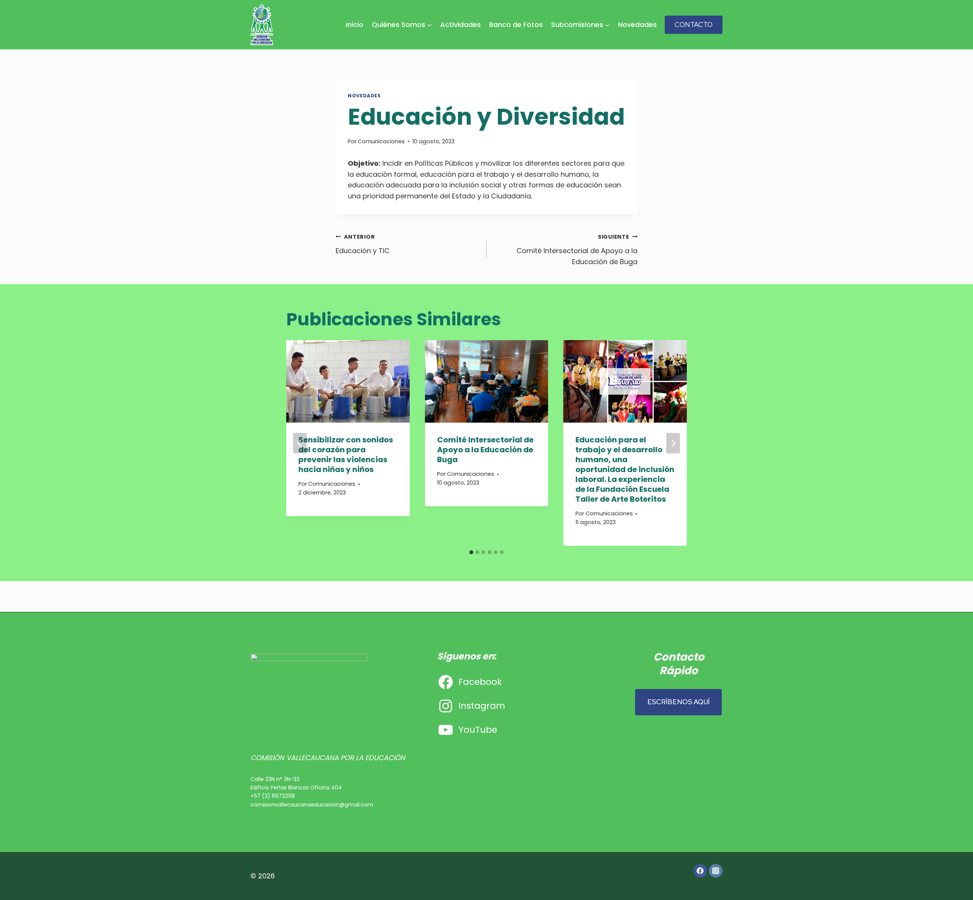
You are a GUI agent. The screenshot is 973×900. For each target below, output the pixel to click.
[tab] (471, 552)
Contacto (694, 24)
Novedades (637, 24)
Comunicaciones (381, 141)
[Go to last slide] (300, 443)
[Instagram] (716, 871)
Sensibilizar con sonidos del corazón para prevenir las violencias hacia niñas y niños (345, 454)
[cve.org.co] (261, 24)
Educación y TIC (363, 244)
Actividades (460, 24)
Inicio (354, 24)
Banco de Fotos (516, 24)
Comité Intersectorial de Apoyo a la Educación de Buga (577, 249)
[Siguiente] (673, 443)
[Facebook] (700, 871)
